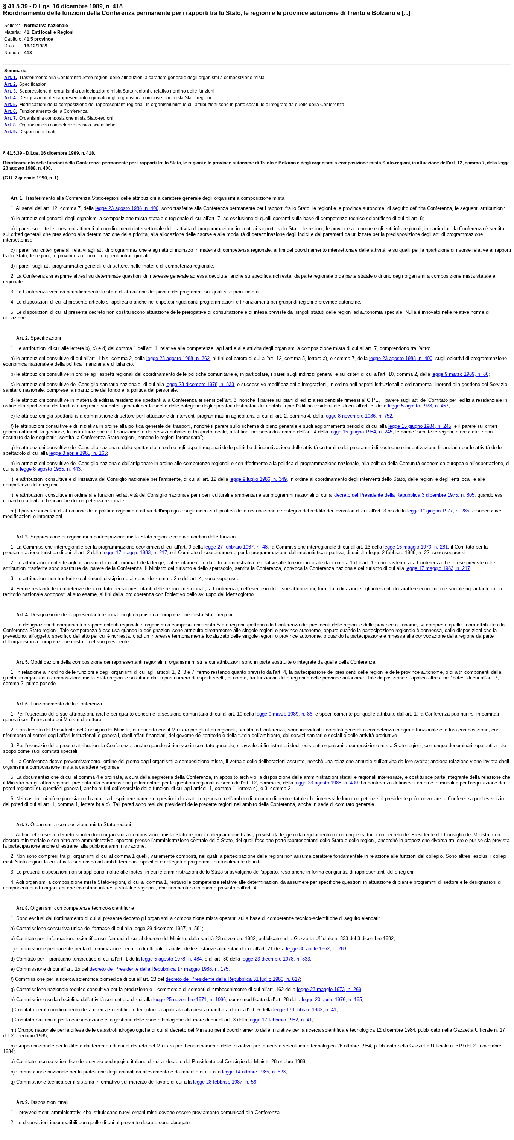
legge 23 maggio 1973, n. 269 (329, 989)
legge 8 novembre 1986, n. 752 (358, 416)
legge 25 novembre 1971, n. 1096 (189, 999)
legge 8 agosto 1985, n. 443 (50, 469)
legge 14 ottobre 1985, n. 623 (254, 1072)
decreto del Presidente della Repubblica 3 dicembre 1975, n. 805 (404, 495)
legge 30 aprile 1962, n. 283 (316, 949)
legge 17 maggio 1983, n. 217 (135, 552)
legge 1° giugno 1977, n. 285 (438, 511)
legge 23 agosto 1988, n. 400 (126, 208)
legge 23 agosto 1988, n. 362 (178, 358)
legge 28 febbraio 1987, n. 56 (224, 1082)
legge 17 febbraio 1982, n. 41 (304, 1009)
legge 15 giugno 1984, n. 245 (419, 426)
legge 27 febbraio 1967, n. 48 (236, 547)
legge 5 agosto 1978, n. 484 (171, 959)
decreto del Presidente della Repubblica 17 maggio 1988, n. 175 (159, 969)
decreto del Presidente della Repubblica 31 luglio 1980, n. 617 (233, 979)
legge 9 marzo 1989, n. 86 (460, 374)
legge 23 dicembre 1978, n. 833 (200, 384)
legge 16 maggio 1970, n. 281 (415, 547)
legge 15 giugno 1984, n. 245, (362, 432)
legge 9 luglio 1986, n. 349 (258, 479)
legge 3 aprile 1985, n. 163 (78, 453)
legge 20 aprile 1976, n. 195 (332, 999)
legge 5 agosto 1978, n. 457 (418, 406)
